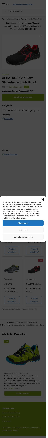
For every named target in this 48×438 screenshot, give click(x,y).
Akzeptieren (23, 223)
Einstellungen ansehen (23, 237)
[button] (42, 199)
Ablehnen (23, 230)
